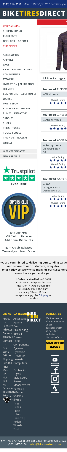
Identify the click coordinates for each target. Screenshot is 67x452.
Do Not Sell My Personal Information (7, 382)
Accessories (11, 55)
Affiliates (7, 337)
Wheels (7, 142)
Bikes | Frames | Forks (17, 69)
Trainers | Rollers (15, 137)
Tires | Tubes (11, 128)
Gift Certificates (14, 151)
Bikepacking (20, 330)
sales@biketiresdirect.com (45, 444)
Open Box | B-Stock (15, 41)
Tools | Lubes (12, 132)
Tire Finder (10, 46)
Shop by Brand (12, 31)
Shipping (43, 295)
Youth (16, 429)
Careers (7, 333)
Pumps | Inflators (15, 113)
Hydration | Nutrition (18, 84)
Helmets (8, 89)
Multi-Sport (11, 103)
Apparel (8, 59)
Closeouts (10, 36)
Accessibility (7, 399)
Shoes (7, 123)
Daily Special (11, 26)
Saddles (8, 118)
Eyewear (8, 79)
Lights (7, 98)
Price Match (6, 368)
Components (11, 74)
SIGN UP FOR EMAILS (55, 344)
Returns (7, 363)
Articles (7, 355)
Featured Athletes (7, 327)
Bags (6, 64)
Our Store (6, 349)
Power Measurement (16, 108)
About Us (6, 320)
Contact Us (7, 342)
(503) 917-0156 (12, 4)
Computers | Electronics (19, 93)
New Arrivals (11, 156)
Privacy (7, 395)
